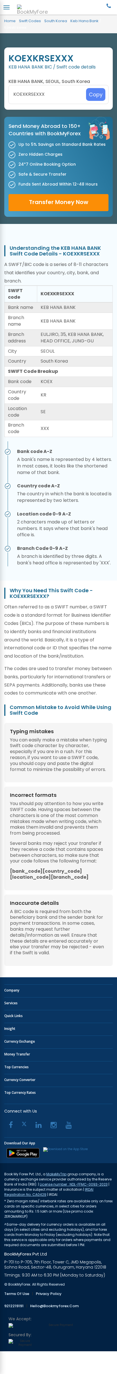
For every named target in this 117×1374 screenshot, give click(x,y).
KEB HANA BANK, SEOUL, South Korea (49, 81)
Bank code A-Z (34, 451)
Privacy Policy (49, 1293)
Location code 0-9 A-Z (44, 514)
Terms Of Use (16, 1293)
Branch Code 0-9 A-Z (42, 548)
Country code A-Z (38, 486)
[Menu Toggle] (6, 7)
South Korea (55, 21)
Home (10, 21)
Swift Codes (30, 21)
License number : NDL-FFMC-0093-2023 (74, 1184)
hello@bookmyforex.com (54, 1306)
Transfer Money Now (58, 202)
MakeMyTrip (56, 1174)
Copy (96, 94)
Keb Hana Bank (84, 21)
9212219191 (14, 1306)
